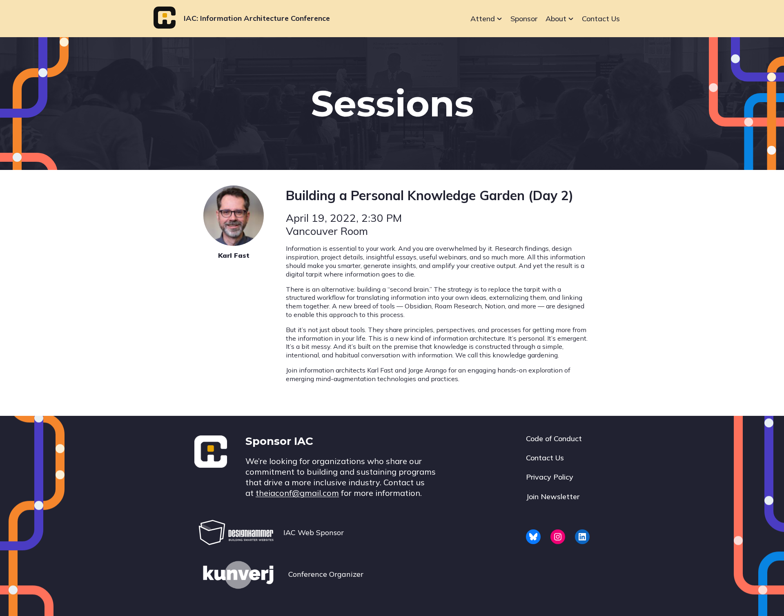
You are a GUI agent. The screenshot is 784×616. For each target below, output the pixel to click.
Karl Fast (233, 255)
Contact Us (601, 18)
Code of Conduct (554, 438)
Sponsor (523, 18)
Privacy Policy (549, 477)
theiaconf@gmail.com (297, 493)
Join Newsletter (552, 496)
